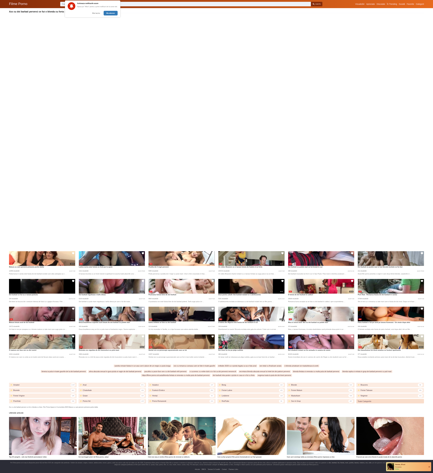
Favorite (410, 4)
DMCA (204, 469)
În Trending (392, 4)
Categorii (420, 4)
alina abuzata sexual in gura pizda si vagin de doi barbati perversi (115, 371)
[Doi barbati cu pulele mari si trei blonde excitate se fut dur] (391, 258)
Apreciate (370, 4)
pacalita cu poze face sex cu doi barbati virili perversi (165, 371)
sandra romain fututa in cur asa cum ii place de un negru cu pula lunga (142, 366)
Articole (197, 469)
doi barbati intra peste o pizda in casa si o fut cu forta (234, 375)
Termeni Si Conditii (214, 469)
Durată (402, 4)
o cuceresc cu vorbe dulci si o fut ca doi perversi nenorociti (213, 371)
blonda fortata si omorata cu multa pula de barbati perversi (316, 371)
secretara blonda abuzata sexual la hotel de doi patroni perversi (264, 371)
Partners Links (233, 469)
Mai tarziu (96, 13)
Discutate (381, 4)
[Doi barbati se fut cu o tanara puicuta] (42, 286)
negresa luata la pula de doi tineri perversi (274, 375)
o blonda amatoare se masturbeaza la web (301, 366)
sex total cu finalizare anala (270, 366)
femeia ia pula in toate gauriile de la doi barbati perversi (64, 371)
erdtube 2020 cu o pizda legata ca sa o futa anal (237, 366)
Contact (224, 469)
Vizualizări (359, 4)
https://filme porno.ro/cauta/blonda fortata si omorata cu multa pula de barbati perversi (176, 375)
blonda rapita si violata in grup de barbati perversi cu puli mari (367, 371)
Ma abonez (110, 13)
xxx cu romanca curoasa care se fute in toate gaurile (194, 366)
